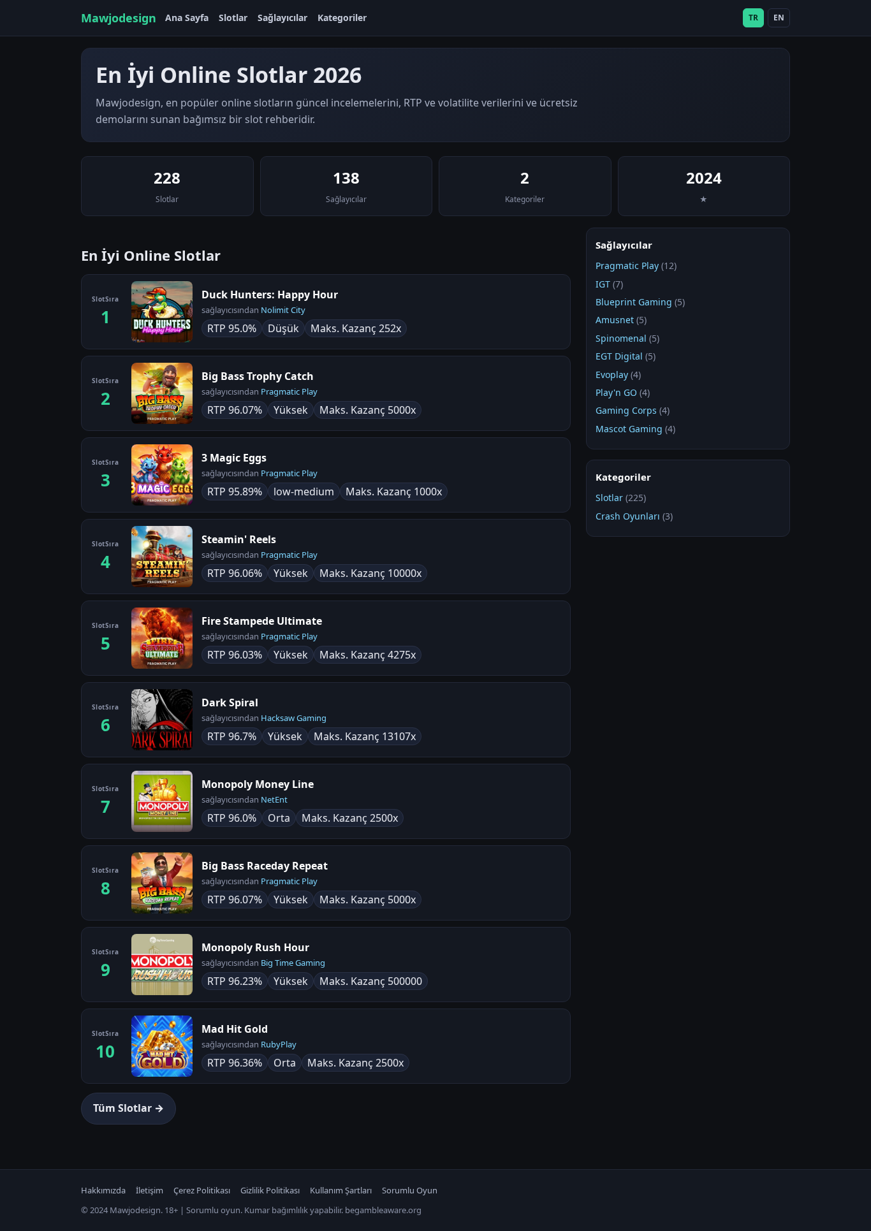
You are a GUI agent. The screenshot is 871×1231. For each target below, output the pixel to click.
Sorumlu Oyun (409, 1190)
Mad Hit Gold (234, 1029)
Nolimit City (283, 310)
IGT (603, 284)
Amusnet (615, 320)
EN (778, 17)
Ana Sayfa (187, 17)
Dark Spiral (229, 703)
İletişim (149, 1190)
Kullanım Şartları (341, 1190)
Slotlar (233, 17)
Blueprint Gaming (634, 302)
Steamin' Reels (238, 539)
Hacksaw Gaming (293, 718)
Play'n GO (616, 392)
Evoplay (612, 374)
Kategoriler (342, 17)
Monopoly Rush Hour (255, 947)
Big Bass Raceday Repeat (264, 866)
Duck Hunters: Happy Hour (269, 295)
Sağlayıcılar (282, 17)
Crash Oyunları (628, 516)
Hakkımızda (103, 1190)
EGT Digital (619, 356)
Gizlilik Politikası (270, 1190)
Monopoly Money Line (257, 784)
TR (753, 17)
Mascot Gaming (629, 429)
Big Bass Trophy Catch (257, 376)
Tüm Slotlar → (128, 1108)
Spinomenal (621, 338)
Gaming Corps (626, 410)
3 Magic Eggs (234, 458)
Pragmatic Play (289, 391)
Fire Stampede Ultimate (261, 621)
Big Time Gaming (293, 962)
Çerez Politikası (201, 1190)
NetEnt (274, 799)
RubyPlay (278, 1044)
